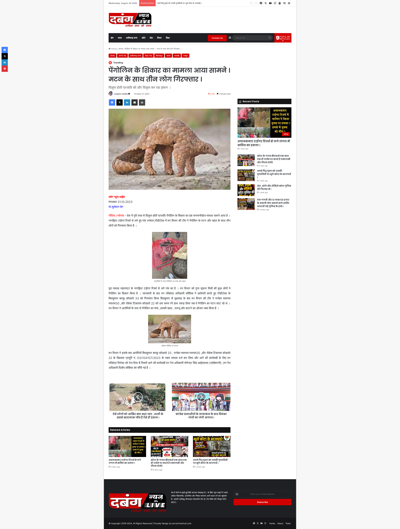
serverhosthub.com (181, 523)
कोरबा (121, 48)
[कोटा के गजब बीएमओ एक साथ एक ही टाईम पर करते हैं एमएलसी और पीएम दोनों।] (169, 446)
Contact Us (217, 38)
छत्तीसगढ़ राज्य (131, 37)
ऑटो (143, 37)
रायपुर (185, 55)
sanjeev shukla (121, 94)
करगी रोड (122, 55)
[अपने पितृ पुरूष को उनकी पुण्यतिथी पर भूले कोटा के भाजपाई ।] (211, 446)
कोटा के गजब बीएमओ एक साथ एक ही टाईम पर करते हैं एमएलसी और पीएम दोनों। (169, 462)
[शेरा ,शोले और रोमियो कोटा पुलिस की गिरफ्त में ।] (246, 190)
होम (112, 37)
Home (113, 48)
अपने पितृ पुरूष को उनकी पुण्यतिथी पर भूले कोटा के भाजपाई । (210, 461)
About (280, 523)
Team (288, 523)
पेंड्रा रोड (148, 55)
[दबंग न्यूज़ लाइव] (130, 20)
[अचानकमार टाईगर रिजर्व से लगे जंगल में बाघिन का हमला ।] (127, 446)
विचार (159, 37)
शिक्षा (168, 37)
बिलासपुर (159, 55)
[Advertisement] (264, 69)
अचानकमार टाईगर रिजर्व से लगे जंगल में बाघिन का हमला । (125, 461)
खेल (151, 37)
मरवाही (176, 55)
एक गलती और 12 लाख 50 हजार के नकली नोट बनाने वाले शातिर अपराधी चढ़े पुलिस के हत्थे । (273, 203)
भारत (120, 37)
